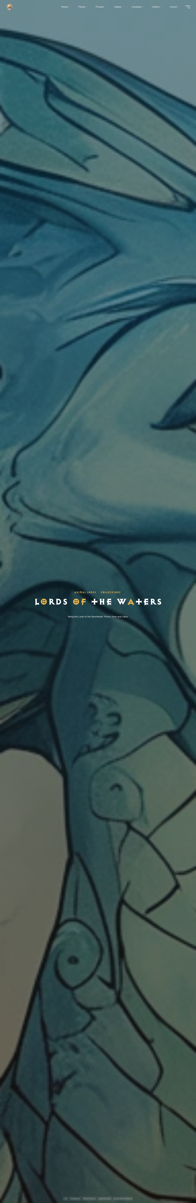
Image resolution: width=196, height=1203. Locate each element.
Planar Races (89, 1198)
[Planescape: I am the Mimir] (9, 6)
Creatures (75, 1198)
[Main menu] (187, 6)
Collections (111, 592)
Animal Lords (85, 592)
